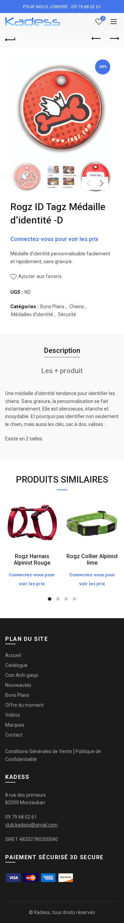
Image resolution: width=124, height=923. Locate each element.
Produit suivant (113, 39)
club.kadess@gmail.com (31, 825)
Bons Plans (52, 306)
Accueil (13, 655)
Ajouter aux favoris (40, 276)
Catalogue (16, 665)
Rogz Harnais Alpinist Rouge (32, 559)
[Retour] (10, 39)
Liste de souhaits (103, 18)
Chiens (76, 306)
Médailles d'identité (32, 314)
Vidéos (12, 715)
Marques (14, 725)
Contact (13, 735)
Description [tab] (62, 350)
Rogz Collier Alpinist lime (92, 559)
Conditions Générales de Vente (38, 751)
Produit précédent (96, 39)
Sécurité (67, 314)
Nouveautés (18, 685)
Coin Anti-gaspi (21, 675)
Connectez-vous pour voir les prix (54, 239)
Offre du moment (24, 705)
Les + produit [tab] (62, 371)
